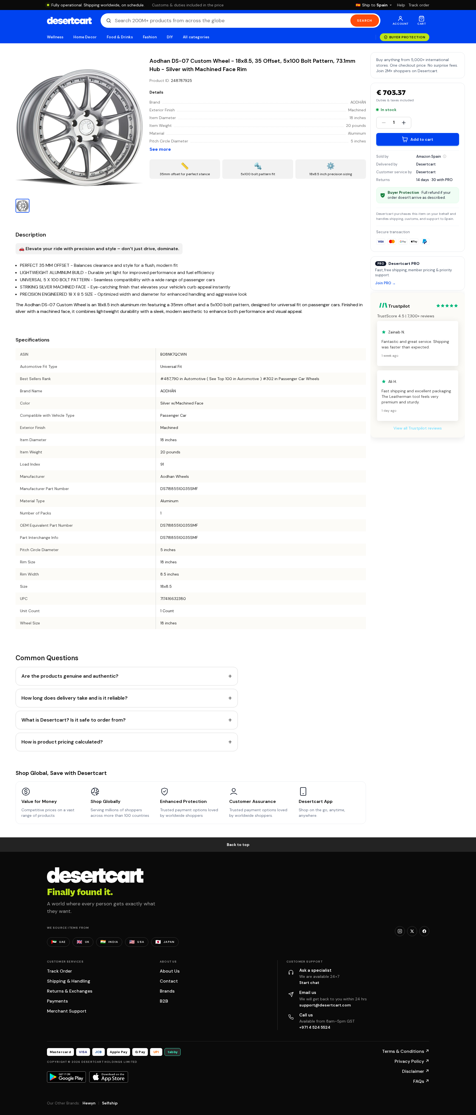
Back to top (238, 844)
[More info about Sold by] (444, 156)
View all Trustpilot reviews (417, 428)
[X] (412, 931)
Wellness (55, 37)
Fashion (150, 37)
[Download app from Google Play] (66, 1077)
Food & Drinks (120, 37)
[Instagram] (400, 931)
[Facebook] (424, 931)
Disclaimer (415, 1071)
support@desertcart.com (325, 1005)
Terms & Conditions (405, 1051)
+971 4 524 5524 (314, 1027)
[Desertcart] (69, 20)
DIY (170, 37)
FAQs (421, 1081)
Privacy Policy (412, 1061)
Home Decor (85, 37)
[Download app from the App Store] (108, 1077)
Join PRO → (385, 283)
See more (160, 149)
